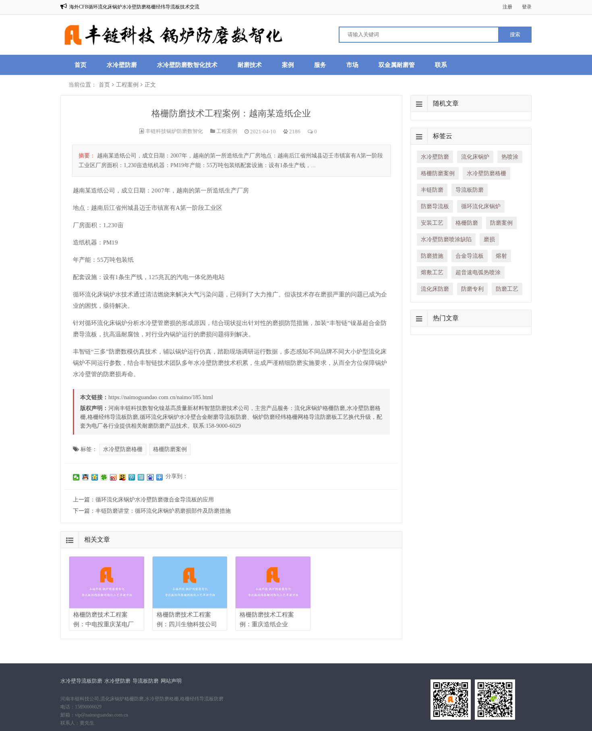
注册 (507, 7)
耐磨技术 (250, 65)
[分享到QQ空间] (94, 477)
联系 (441, 65)
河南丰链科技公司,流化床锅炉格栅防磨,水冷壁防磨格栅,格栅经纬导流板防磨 (142, 699)
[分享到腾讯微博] (131, 477)
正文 (150, 85)
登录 (527, 7)
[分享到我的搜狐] (122, 477)
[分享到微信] (76, 477)
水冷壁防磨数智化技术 (187, 65)
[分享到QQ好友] (85, 477)
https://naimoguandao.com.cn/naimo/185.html (160, 397)
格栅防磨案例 (170, 449)
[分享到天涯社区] (141, 477)
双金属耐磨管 (397, 65)
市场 (352, 65)
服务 (320, 65)
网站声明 (171, 681)
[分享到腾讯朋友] (104, 477)
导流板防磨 (145, 681)
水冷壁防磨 (122, 65)
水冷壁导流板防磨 (81, 681)
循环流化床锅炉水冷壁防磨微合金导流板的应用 (154, 500)
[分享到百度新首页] (150, 477)
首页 (81, 65)
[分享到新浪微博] (113, 477)
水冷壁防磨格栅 (123, 449)
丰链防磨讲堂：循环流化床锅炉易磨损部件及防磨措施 (163, 511)
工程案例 (127, 85)
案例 (288, 65)
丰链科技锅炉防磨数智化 (174, 131)
